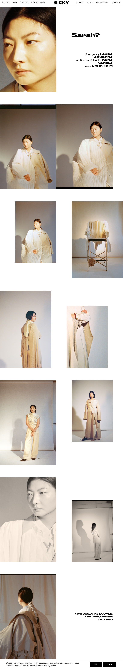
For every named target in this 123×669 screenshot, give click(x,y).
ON (95, 664)
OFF (110, 664)
